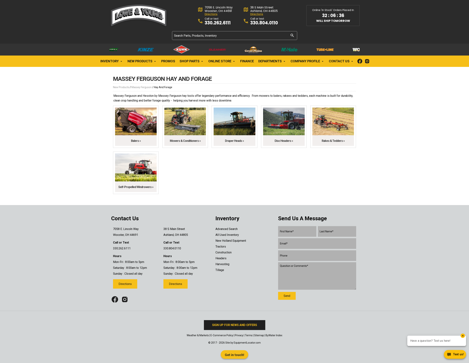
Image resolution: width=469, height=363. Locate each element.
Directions (211, 14)
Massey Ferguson (141, 87)
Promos (168, 61)
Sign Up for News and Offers (234, 325)
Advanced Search (226, 229)
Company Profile (306, 61)
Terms (248, 335)
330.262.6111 (218, 23)
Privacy (239, 335)
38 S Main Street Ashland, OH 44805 (264, 9)
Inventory (109, 61)
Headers (220, 258)
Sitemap (259, 335)
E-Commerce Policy (222, 335)
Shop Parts (190, 61)
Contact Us (339, 61)
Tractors (220, 246)
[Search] (292, 35)
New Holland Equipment (230, 240)
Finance (247, 61)
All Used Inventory (227, 235)
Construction (223, 252)
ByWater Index (274, 335)
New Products (140, 61)
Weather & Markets (198, 335)
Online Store (220, 61)
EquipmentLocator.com (247, 342)
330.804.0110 (264, 23)
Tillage (219, 270)
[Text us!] (455, 355)
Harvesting (222, 264)
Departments (270, 61)
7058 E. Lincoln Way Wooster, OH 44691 (219, 9)
